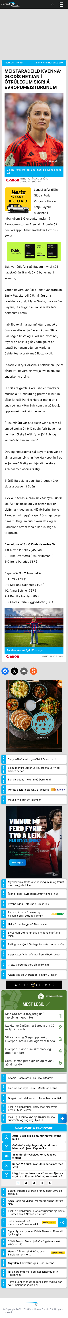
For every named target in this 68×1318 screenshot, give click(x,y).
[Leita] (52, 4)
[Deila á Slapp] (33, 671)
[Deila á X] (14, 671)
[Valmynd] (61, 4)
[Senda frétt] (24, 671)
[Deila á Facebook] (5, 671)
